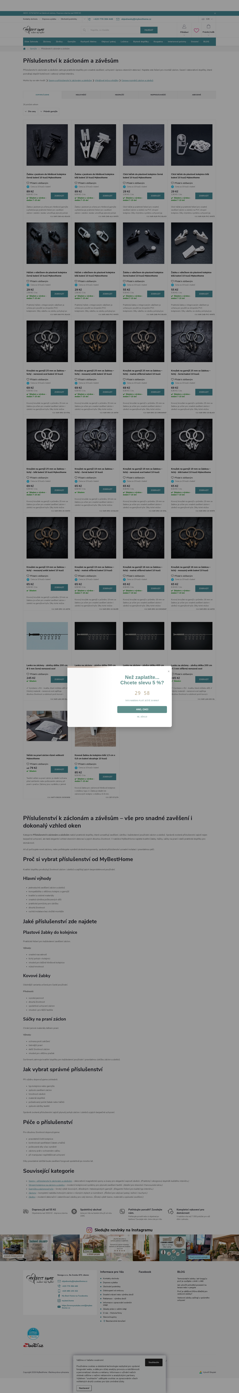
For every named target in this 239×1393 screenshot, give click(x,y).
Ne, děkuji (142, 717)
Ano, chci (142, 709)
